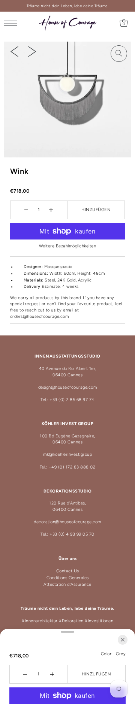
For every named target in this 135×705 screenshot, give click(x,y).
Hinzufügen (96, 209)
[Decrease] (26, 210)
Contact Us (67, 571)
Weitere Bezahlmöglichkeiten (67, 246)
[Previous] (14, 51)
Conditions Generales (67, 577)
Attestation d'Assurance (68, 584)
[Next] (32, 51)
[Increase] (51, 210)
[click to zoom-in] (119, 53)
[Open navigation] (12, 23)
